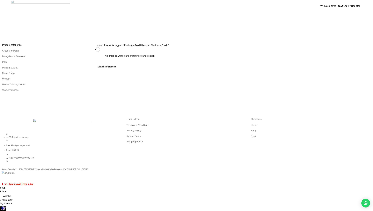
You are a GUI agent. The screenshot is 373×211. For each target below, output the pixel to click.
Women (6, 79)
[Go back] (5, 21)
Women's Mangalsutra (13, 84)
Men (4, 62)
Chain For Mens (10, 51)
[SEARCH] (367, 66)
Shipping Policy (134, 141)
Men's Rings (8, 73)
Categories (10, 36)
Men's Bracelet (9, 67)
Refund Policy (133, 136)
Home (98, 45)
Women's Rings (10, 90)
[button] (365, 203)
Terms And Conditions (137, 125)
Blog (253, 136)
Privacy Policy (133, 130)
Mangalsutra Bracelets (13, 56)
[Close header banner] (3, 178)
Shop (253, 130)
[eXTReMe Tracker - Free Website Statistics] (3, 208)
